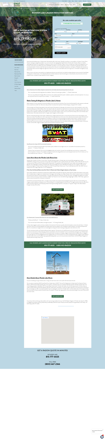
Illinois (33, 121)
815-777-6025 (25, 39)
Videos (70, 1)
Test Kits (15, 80)
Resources (84, 1)
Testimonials (89, 1)
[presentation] (63, 47)
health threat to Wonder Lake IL (68, 63)
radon (41, 67)
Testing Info (16, 78)
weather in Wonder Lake (55, 290)
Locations (80, 1)
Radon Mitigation (41, 90)
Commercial (57, 4)
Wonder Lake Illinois (46, 278)
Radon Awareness (17, 76)
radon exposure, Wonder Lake (73, 172)
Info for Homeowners (17, 82)
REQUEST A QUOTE (61, 53)
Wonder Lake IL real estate (55, 287)
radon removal (56, 181)
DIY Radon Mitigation (17, 84)
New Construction (68, 4)
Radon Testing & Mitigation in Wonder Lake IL (41, 100)
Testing (74, 4)
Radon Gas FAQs (17, 71)
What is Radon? (64, 1)
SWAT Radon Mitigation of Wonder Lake (72, 301)
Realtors (62, 4)
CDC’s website (78, 105)
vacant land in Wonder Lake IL (63, 289)
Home (15, 8)
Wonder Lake (29, 160)
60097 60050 (33, 287)
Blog (72, 1)
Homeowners (51, 4)
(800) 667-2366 (52, 364)
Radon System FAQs (17, 73)
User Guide (16, 86)
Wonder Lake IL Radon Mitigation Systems (59, 170)
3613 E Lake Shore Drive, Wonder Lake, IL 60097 (49, 283)
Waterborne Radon (17, 88)
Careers (76, 1)
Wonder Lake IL (44, 61)
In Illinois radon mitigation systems (33, 225)
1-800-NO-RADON (17, 6)
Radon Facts (16, 69)
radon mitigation (53, 113)
